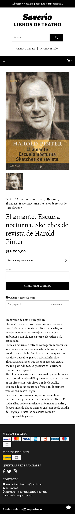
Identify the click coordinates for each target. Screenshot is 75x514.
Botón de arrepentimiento (19, 495)
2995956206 (11, 488)
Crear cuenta (25, 48)
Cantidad (9, 269)
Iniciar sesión (49, 48)
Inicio (9, 199)
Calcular (56, 304)
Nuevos (52, 199)
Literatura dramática (30, 199)
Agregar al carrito (37, 286)
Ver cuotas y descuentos (20, 260)
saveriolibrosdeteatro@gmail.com (23, 484)
